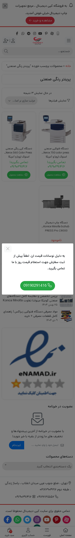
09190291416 (36, 285)
